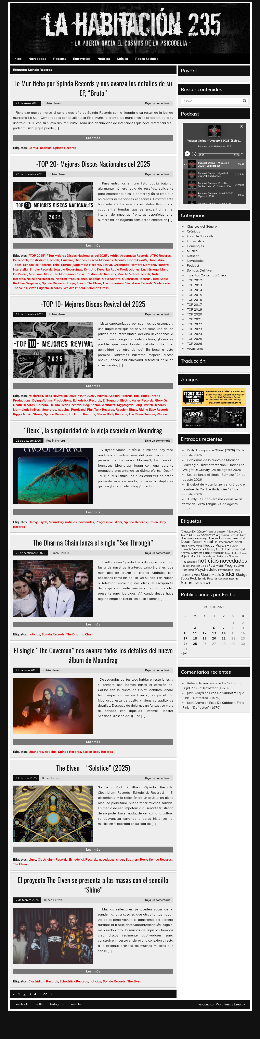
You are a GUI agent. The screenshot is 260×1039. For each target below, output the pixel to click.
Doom (186, 541)
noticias (46, 148)
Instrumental (235, 549)
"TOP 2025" (37, 256)
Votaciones (195, 348)
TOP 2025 (194, 339)
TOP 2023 (194, 329)
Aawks (102, 396)
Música (122, 59)
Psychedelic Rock (229, 569)
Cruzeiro (67, 260)
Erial (56, 265)
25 (195, 644)
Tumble (149, 414)
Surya (70, 283)
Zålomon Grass (98, 288)
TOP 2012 (194, 280)
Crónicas (193, 231)
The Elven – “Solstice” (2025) (93, 768)
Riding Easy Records (154, 409)
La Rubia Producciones (123, 269)
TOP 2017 (194, 304)
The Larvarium (113, 283)
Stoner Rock (203, 583)
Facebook (21, 1004)
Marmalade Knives (26, 409)
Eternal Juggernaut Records (81, 265)
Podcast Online (199, 565)
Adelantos (194, 535)
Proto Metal (187, 569)
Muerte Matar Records (134, 274)
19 (205, 638)
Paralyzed (78, 409)
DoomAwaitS (137, 260)
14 (224, 633)
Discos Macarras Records (107, 260)
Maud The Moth (55, 274)
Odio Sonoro (111, 279)
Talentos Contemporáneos (207, 275)
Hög (86, 405)
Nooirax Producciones (71, 279)
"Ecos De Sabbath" (216, 531)
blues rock (214, 538)
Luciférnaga (150, 269)
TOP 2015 (194, 295)
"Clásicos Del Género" (194, 531)
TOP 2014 (194, 290)
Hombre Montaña (143, 265)
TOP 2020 (194, 314)
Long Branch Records (150, 405)
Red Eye (19, 283)
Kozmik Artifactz (103, 405)
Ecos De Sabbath (200, 236)
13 (214, 633)
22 (45, 994)
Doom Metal (202, 541)
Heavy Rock (214, 549)
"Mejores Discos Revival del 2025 (52, 396)
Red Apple (160, 279)
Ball (137, 396)
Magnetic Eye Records (236, 553)
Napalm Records (220, 556)
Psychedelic (206, 569)
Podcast (59, 59)
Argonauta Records (134, 256)
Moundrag (48, 409)
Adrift (114, 256)
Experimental (226, 542)
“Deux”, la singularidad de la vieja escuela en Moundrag (93, 430)
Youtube (76, 1004)
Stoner (187, 582)
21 (224, 638)
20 (214, 638)
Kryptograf (125, 405)
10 (185, 633)
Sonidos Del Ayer (200, 270)
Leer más (93, 138)
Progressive (104, 522)
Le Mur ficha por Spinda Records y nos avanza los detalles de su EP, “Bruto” (93, 88)
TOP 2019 (194, 309)
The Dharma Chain (79, 634)
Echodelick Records (37, 265)
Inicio (17, 59)
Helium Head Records (65, 405)
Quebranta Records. (136, 279)
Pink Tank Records (100, 409)
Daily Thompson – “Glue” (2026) (211, 450)
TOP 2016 (194, 300)
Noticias (104, 59)
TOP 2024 (194, 334)
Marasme (35, 274)
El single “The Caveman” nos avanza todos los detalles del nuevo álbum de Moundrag (93, 655)
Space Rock (189, 578)
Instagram (57, 1004)
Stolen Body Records (112, 414)
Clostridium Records (44, 260)
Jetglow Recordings (68, 269)
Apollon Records (120, 396)
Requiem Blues (126, 409)
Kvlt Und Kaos (94, 269)
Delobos (81, 260)
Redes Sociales (146, 59)
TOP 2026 (194, 344)
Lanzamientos (213, 553)
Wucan (162, 414)
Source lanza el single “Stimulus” (211, 475)
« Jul (184, 653)
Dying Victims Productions (51, 400)
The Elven (94, 283)
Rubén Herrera (53, 103)
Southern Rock (136, 859)
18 (195, 638)
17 (185, 638)
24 (185, 644)
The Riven (136, 414)
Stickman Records (81, 414)
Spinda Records (64, 148)
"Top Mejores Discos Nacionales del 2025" (77, 256)
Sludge (241, 574)
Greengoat (121, 265)
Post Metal (216, 566)
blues (32, 859)
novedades (86, 522)
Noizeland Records (40, 279)
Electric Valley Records (136, 400)
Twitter (39, 1004)
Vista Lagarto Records (45, 288)
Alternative (208, 535)
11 (195, 633)
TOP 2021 (194, 319)
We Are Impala (74, 288)
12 (205, 633)
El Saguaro (111, 400)
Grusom (42, 405)
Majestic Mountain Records (196, 556)
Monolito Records (103, 274)
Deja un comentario (157, 103)
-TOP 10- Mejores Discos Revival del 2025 (93, 304)
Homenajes (195, 246)
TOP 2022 (194, 324)
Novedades (37, 59)
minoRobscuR (78, 274)
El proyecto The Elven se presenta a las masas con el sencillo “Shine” (93, 885)
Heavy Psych (37, 522)
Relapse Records (190, 574)
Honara (163, 265)
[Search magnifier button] (245, 101)
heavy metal (195, 545)
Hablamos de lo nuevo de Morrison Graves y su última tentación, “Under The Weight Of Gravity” (213, 465)
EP (215, 542)
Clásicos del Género (202, 226)
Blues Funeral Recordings (194, 538)
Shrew (37, 414)
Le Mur (33, 148)
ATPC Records (160, 256)
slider (118, 522)
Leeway (239, 1004)
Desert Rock (239, 538)
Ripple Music (22, 414)
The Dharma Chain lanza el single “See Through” (93, 542)
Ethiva (107, 265)
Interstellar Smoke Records (32, 269)
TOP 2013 (194, 285)
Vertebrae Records (139, 283)
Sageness (33, 283)
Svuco (81, 283)
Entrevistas (81, 59)
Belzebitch (20, 260)
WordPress (223, 1004)
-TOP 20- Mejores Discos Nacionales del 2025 (93, 164)
